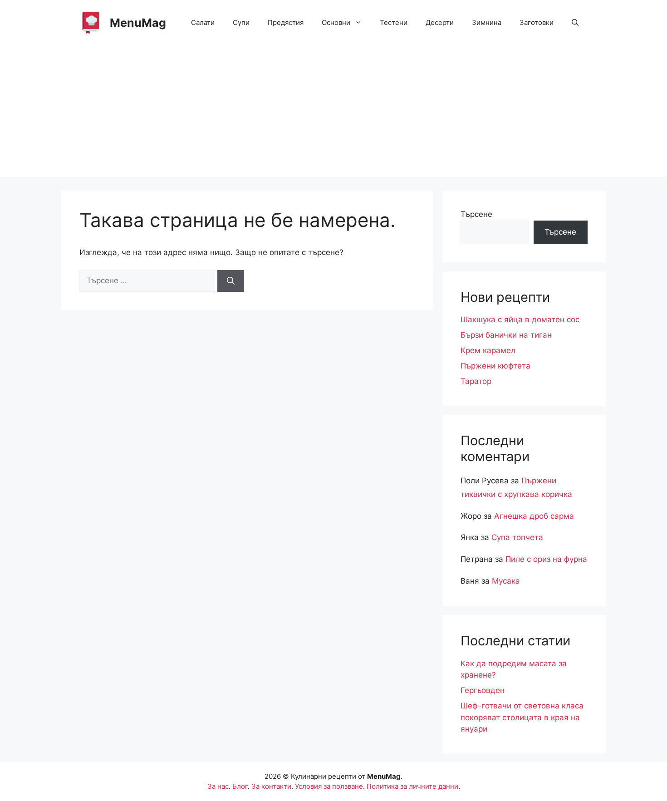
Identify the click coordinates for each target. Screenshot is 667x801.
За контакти (271, 786)
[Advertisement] (333, 113)
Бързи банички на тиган (506, 334)
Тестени (393, 22)
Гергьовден (483, 690)
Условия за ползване (329, 786)
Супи (241, 22)
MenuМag (138, 22)
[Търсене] (230, 281)
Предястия (286, 22)
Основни (336, 22)
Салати (203, 22)
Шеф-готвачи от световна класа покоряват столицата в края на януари (522, 717)
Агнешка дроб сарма (534, 516)
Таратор (476, 381)
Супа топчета (517, 537)
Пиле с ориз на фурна (546, 559)
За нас (218, 786)
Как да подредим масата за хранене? (514, 669)
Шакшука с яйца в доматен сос (520, 319)
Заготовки (537, 22)
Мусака (506, 580)
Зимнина (486, 22)
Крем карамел (488, 350)
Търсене (476, 214)
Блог (240, 786)
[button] (575, 22)
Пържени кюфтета (495, 365)
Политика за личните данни (412, 786)
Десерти (440, 22)
